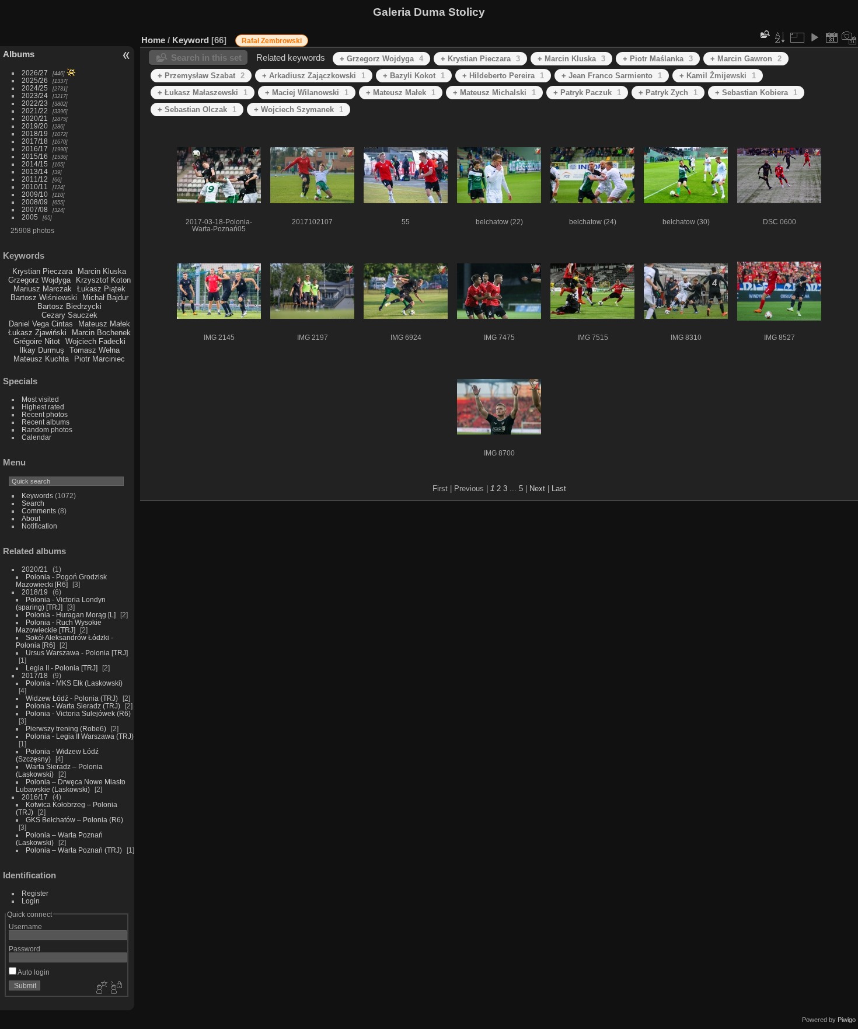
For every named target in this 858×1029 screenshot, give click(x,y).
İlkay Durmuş (41, 350)
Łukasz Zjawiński (37, 332)
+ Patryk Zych (668, 92)
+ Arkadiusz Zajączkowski (313, 75)
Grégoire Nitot (36, 341)
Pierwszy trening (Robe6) (66, 728)
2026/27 (35, 73)
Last (559, 488)
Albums (18, 54)
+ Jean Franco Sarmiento (611, 75)
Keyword (190, 40)
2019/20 (35, 126)
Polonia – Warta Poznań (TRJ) (74, 850)
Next (537, 488)
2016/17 (35, 148)
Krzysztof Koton (103, 280)
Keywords (37, 495)
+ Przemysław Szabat (201, 75)
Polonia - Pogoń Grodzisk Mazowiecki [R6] (61, 580)
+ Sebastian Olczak (197, 109)
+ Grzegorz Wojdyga (381, 58)
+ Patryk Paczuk (587, 92)
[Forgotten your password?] (115, 988)
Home (153, 40)
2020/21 (35, 118)
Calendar (36, 437)
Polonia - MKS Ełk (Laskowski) (74, 683)
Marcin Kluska (102, 271)
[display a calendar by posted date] (831, 37)
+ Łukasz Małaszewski (202, 92)
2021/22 (35, 110)
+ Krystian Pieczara (480, 58)
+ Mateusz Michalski (494, 92)
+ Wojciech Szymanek (298, 109)
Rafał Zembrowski (272, 41)
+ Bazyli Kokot (414, 75)
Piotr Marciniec (99, 358)
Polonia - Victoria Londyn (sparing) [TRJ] (61, 603)
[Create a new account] (100, 988)
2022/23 (35, 103)
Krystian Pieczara (42, 271)
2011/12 (35, 179)
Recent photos (45, 414)
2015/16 (35, 156)
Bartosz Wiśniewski (44, 297)
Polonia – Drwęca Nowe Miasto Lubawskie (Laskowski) (70, 785)
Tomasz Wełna (94, 350)
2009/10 (35, 194)
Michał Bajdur (105, 297)
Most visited (40, 399)
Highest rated (43, 407)
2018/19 (35, 133)
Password (24, 948)
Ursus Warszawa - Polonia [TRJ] (77, 652)
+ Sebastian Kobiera (756, 92)
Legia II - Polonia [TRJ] (61, 668)
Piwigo (847, 1019)
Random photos (47, 429)
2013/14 (35, 171)
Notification (39, 526)
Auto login (33, 972)
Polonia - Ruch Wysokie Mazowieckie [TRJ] (59, 626)
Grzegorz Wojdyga (39, 280)
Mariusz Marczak (42, 288)
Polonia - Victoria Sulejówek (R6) (78, 713)
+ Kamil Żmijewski (717, 75)
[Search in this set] (764, 34)
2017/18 (35, 141)
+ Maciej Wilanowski (306, 92)
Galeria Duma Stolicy (429, 12)
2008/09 (35, 202)
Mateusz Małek (104, 323)
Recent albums (45, 422)
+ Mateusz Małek (400, 92)
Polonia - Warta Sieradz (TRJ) (73, 706)
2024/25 (35, 88)
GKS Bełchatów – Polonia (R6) (74, 819)
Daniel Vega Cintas (41, 323)
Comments (39, 510)
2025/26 (35, 80)
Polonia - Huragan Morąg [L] (71, 614)
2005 (30, 217)
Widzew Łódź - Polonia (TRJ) (72, 698)
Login (31, 901)
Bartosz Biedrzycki (69, 306)
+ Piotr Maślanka (658, 58)
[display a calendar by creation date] (849, 37)
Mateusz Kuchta (41, 358)
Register (35, 893)
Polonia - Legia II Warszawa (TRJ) (80, 736)
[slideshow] (814, 37)
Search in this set (206, 57)
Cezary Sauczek (69, 315)
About (31, 518)
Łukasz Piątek (101, 288)
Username (25, 926)
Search (33, 503)
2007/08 (35, 209)
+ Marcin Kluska (571, 58)
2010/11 (35, 186)
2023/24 (35, 95)
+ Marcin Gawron (746, 58)
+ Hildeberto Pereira (503, 75)
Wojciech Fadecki (95, 341)
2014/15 (35, 164)
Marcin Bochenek (101, 332)
